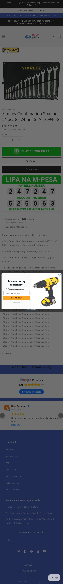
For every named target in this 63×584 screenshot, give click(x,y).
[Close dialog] (59, 275)
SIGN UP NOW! (16, 298)
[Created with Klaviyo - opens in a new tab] (31, 310)
